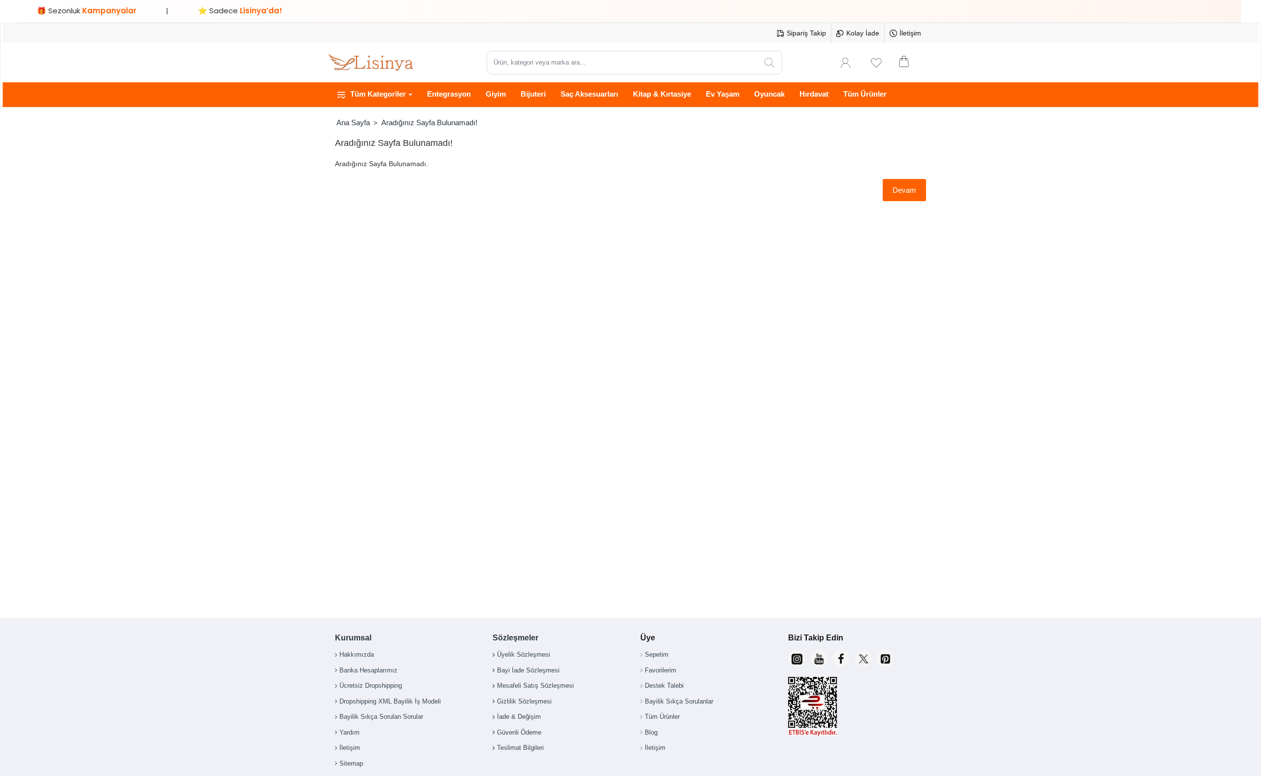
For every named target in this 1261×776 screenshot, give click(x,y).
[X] (863, 658)
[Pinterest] (885, 658)
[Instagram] (796, 658)
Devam (904, 190)
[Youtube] (819, 658)
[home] (353, 122)
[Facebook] (841, 658)
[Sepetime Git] (910, 62)
